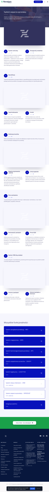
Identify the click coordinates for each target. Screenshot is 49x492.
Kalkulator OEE (4, 474)
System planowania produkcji (18, 454)
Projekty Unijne (4, 467)
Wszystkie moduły (17, 445)
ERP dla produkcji (4, 465)
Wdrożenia (3, 471)
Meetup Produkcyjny (5, 452)
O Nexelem (3, 445)
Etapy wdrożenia (4, 450)
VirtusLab (41, 484)
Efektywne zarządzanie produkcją (5, 462)
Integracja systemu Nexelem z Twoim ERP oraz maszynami (18, 469)
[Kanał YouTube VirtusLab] (40, 435)
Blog (2, 447)
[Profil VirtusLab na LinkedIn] (43, 435)
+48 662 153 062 (40, 448)
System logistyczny (18, 463)
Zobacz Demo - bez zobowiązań (23, 423)
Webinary (3, 459)
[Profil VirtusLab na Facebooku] (46, 435)
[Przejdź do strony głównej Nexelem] (6, 1)
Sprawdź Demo (38, 2)
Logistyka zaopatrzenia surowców (18, 460)
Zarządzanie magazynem (19, 457)
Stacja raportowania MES (19, 451)
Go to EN (32, 488)
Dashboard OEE (17, 476)
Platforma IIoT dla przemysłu (17, 473)
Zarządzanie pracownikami (19, 465)
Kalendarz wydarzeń (5, 454)
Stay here (38, 488)
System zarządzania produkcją (18, 448)
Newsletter (3, 456)
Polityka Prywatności (5, 469)
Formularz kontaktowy (41, 461)
